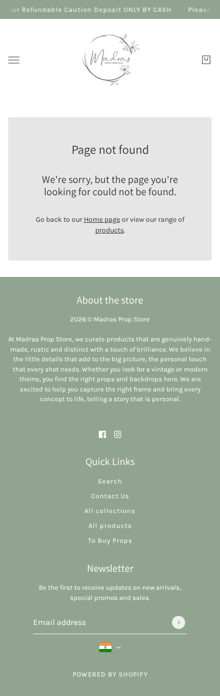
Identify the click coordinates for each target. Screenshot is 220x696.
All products (110, 525)
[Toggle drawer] (13, 60)
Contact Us (110, 496)
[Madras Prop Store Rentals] (110, 59)
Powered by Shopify (110, 674)
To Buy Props (110, 540)
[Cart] (206, 59)
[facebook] (102, 433)
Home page (102, 219)
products (109, 230)
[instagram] (117, 433)
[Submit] (178, 622)
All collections (110, 511)
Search (110, 481)
